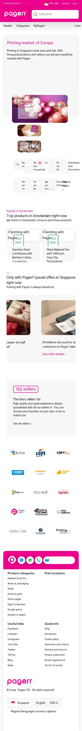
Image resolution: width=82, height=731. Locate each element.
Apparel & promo (17, 578)
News (11, 665)
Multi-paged (14, 599)
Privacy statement (55, 655)
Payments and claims (57, 644)
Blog (10, 660)
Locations (65, 3)
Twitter (12, 650)
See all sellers (21, 423)
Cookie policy (52, 639)
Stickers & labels (17, 615)
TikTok (11, 655)
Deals (11, 589)
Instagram (13, 639)
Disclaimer (50, 634)
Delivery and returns (56, 650)
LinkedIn (12, 634)
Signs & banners (17, 604)
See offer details (24, 354)
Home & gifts (15, 594)
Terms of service (54, 665)
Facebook (13, 629)
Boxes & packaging (18, 583)
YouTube (13, 644)
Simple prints (15, 610)
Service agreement (55, 660)
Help (47, 629)
